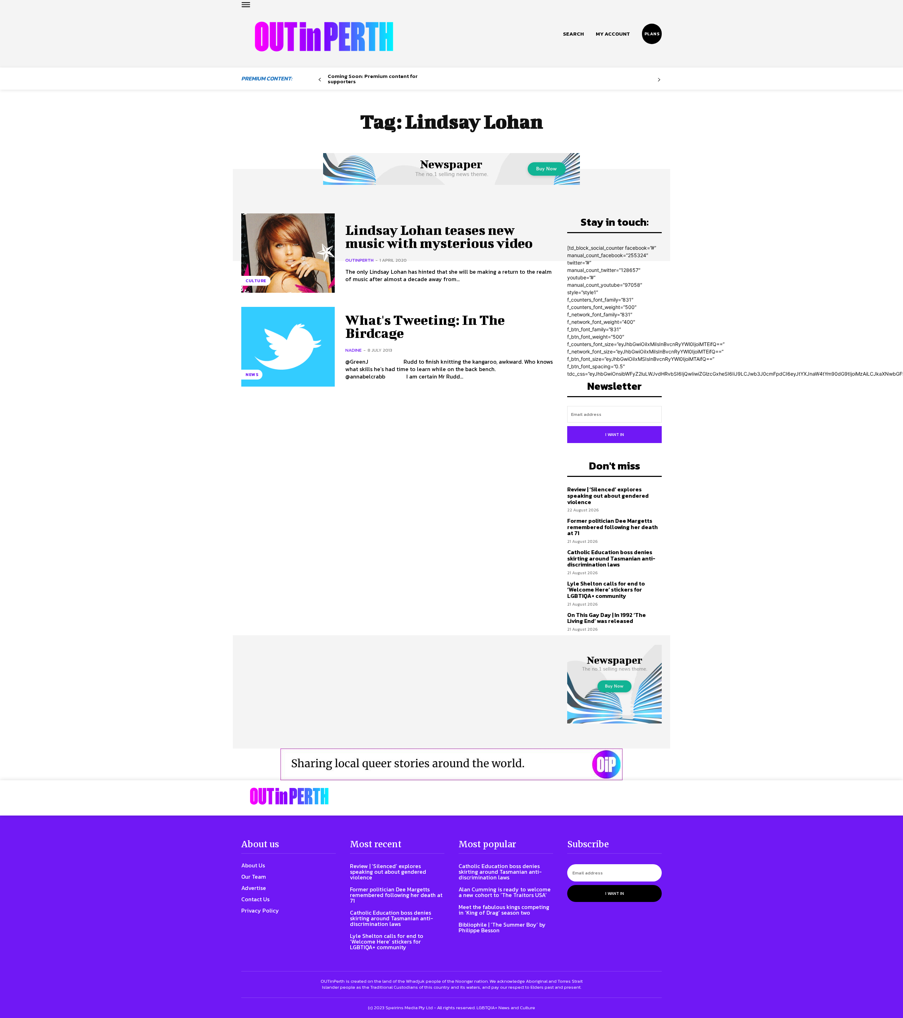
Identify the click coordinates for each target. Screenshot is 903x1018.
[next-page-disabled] (659, 79)
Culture (256, 281)
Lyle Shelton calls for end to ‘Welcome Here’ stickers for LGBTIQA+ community (606, 589)
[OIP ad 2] (451, 764)
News (252, 374)
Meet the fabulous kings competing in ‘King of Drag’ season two (504, 910)
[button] (573, 34)
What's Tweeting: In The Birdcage (425, 326)
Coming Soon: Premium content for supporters (373, 78)
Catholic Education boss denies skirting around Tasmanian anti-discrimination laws (611, 558)
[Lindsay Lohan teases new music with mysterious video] (288, 253)
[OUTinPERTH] (324, 36)
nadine (353, 350)
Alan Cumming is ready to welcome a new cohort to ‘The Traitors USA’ (505, 892)
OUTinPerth (359, 260)
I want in (614, 434)
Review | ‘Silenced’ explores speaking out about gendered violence (608, 495)
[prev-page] (319, 79)
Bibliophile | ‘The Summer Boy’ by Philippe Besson (502, 927)
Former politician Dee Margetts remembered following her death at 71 (612, 526)
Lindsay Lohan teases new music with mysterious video (439, 236)
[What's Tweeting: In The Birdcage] (288, 346)
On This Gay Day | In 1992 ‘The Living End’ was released (606, 618)
